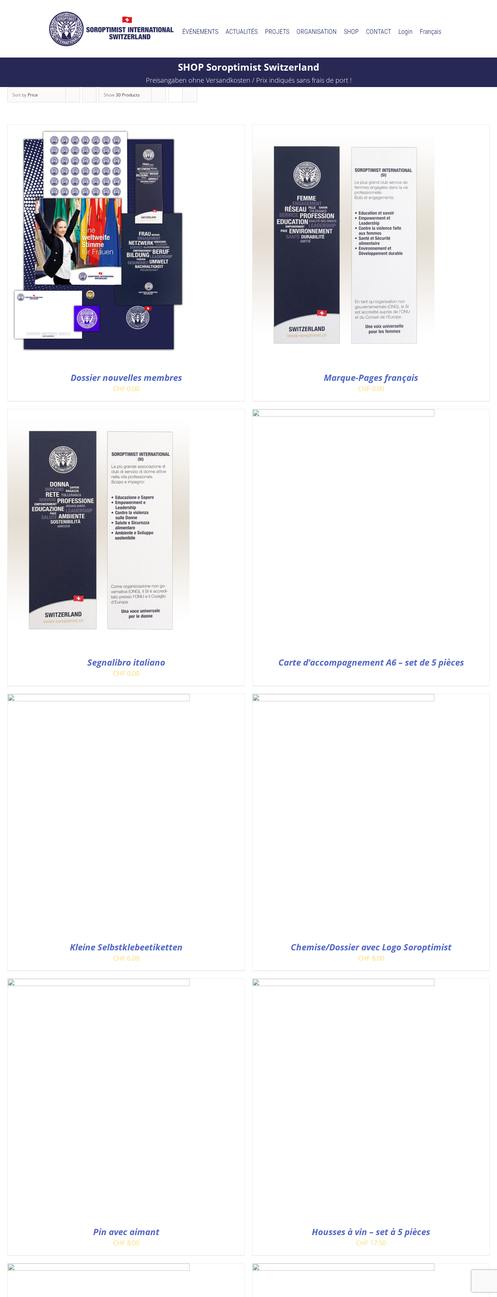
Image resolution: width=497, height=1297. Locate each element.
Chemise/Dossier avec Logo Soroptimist (371, 947)
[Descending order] (89, 94)
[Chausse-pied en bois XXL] (99, 1268)
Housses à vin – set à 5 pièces (371, 1232)
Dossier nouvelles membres (126, 377)
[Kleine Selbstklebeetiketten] (99, 699)
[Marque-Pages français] (343, 129)
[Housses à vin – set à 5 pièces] (343, 983)
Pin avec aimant (126, 1232)
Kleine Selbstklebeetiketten (126, 947)
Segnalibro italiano (126, 662)
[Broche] (343, 1268)
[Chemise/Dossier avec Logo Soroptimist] (343, 699)
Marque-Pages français (371, 377)
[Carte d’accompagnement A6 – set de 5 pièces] (343, 414)
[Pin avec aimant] (99, 983)
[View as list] (190, 95)
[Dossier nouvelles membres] (99, 129)
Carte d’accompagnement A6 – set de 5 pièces (371, 662)
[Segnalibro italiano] (99, 414)
